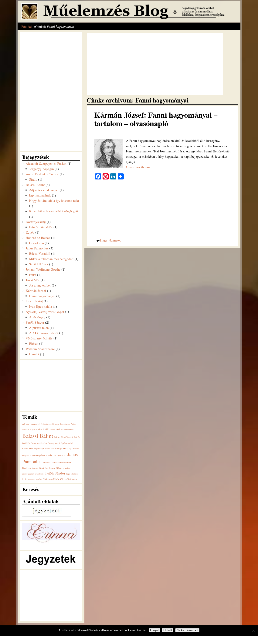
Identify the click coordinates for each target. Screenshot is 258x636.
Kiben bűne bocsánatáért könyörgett (53, 211)
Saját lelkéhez (38, 264)
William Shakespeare (40, 348)
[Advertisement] (155, 63)
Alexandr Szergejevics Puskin (46, 163)
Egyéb (30, 232)
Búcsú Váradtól (39, 253)
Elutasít (167, 630)
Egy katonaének (40, 195)
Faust (32, 274)
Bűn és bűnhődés (41, 227)
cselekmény (42, 443)
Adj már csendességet (44, 190)
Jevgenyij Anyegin (41, 168)
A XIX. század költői (43, 333)
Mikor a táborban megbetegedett (51, 258)
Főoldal (26, 26)
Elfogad (154, 630)
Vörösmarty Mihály (39, 338)
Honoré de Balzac (38, 237)
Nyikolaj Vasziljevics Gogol (45, 311)
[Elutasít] (253, 631)
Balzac (57, 437)
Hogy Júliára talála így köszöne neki (54, 200)
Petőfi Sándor (35, 322)
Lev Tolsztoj (34, 301)
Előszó (33, 343)
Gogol (59, 448)
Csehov (33, 443)
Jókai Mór (33, 280)
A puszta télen (39, 327)
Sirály (33, 179)
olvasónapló (39, 473)
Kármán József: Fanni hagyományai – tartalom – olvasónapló (155, 119)
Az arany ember (40, 285)
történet (39, 479)
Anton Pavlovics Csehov (42, 174)
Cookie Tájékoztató (187, 630)
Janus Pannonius (37, 248)
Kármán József (36, 290)
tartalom (31, 479)
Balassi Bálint (35, 184)
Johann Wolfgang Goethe (43, 269)
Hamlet (34, 354)
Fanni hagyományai (42, 296)
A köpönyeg (37, 317)
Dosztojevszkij (36, 221)
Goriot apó (36, 243)
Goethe (53, 448)
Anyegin (25, 429)
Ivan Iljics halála (40, 306)
